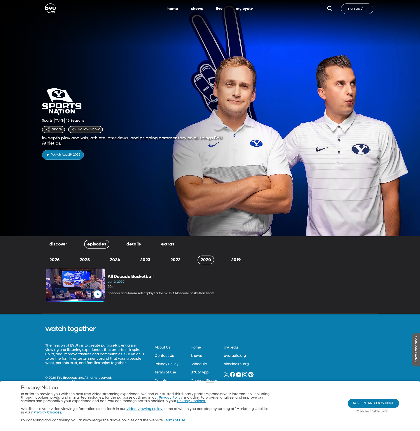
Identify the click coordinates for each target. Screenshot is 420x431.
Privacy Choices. (191, 401)
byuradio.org (235, 356)
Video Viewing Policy (144, 409)
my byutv (244, 9)
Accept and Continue (373, 403)
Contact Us (164, 356)
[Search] (329, 9)
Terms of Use (165, 372)
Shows (196, 356)
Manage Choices (372, 411)
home (172, 9)
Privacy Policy (166, 364)
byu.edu (231, 347)
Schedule (199, 364)
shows (197, 9)
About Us (162, 347)
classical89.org (236, 364)
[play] (97, 294)
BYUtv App (199, 372)
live (219, 9)
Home (196, 347)
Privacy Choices (47, 412)
